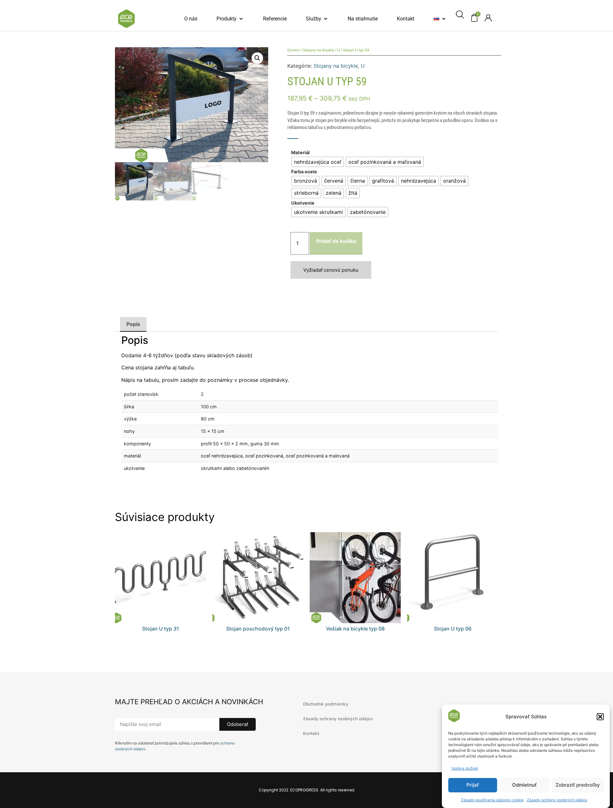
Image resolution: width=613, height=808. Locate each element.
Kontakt (311, 733)
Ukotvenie (302, 203)
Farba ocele (304, 172)
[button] (600, 717)
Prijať (472, 785)
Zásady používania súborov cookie (492, 799)
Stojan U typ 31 (160, 628)
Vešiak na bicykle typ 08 (355, 628)
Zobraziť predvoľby (578, 785)
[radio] (318, 162)
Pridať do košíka (336, 241)
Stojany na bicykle (318, 50)
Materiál (300, 152)
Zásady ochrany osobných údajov (557, 799)
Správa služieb (464, 768)
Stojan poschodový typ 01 (258, 628)
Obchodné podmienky (325, 703)
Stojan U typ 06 (453, 628)
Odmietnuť (524, 785)
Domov (293, 50)
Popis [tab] (133, 324)
